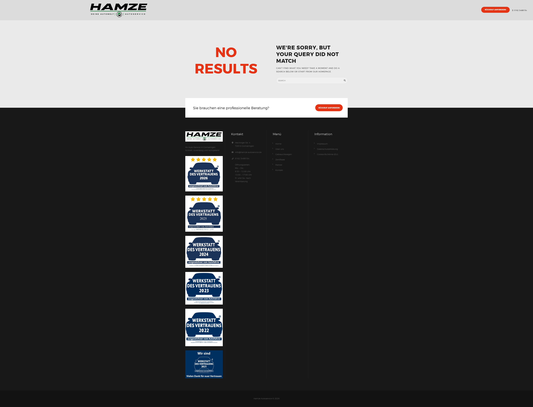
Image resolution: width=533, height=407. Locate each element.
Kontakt (279, 170)
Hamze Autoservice (263, 398)
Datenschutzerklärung (327, 149)
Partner (278, 165)
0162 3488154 (242, 158)
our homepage (322, 71)
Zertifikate (280, 159)
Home (278, 144)
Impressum (322, 144)
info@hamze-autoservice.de (248, 152)
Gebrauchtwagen (283, 154)
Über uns (279, 149)
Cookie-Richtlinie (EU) (327, 154)
